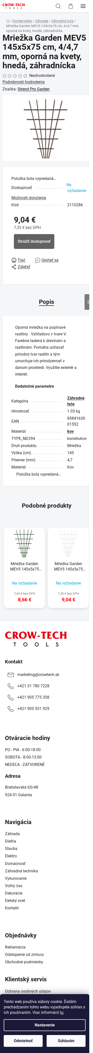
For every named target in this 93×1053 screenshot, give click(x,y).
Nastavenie (45, 1025)
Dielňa (10, 841)
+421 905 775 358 (33, 697)
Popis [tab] (46, 301)
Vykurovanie (16, 878)
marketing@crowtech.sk (38, 674)
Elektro (11, 856)
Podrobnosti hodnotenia (23, 82)
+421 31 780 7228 (33, 686)
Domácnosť (15, 863)
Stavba (11, 848)
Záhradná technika (21, 871)
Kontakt (14, 661)
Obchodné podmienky (24, 962)
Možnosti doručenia (28, 197)
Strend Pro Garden (34, 89)
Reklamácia (15, 947)
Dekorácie (13, 893)
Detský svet (15, 900)
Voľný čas (13, 885)
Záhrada (12, 833)
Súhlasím (66, 1040)
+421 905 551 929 (33, 708)
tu (61, 1012)
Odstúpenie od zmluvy (24, 954)
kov (70, 431)
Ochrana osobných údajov (28, 991)
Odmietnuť (23, 1040)
